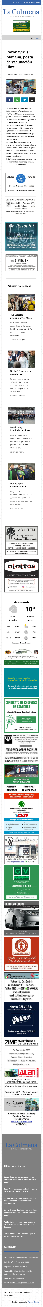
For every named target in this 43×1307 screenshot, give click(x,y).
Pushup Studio (33, 1302)
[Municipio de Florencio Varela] (21, 682)
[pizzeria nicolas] (21, 781)
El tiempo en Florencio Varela (21, 643)
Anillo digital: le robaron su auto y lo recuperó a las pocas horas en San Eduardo (19, 1224)
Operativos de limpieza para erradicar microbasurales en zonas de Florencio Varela (20, 1212)
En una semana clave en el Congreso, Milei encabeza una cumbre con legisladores (20, 1200)
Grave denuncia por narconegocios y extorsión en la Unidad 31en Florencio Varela (20, 1179)
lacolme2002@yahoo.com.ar (22, 1283)
